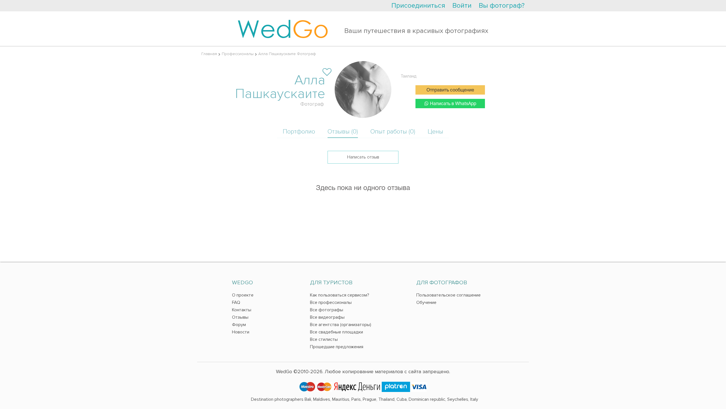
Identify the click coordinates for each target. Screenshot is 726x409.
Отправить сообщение (450, 90)
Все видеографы (327, 317)
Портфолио (299, 131)
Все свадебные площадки (336, 332)
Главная (209, 53)
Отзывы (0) (343, 131)
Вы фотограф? (502, 5)
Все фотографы (326, 310)
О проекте (243, 295)
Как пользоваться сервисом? (339, 295)
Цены (435, 131)
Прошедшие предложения (336, 347)
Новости (240, 332)
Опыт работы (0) (392, 131)
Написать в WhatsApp (453, 104)
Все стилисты (324, 339)
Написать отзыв (363, 157)
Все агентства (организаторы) (340, 324)
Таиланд (409, 76)
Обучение (426, 302)
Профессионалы (238, 53)
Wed (283, 28)
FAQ (236, 302)
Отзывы (240, 317)
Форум (239, 324)
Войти (462, 5)
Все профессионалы (331, 302)
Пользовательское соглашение (448, 295)
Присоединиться (418, 5)
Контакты (241, 310)
